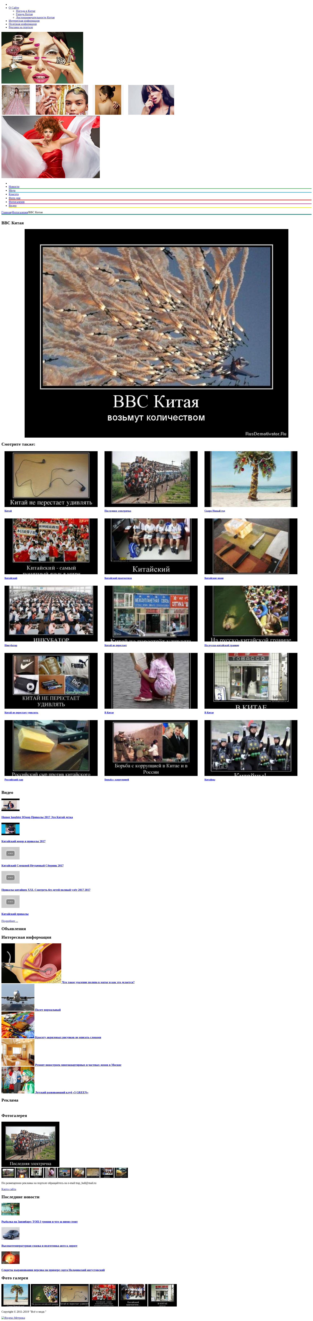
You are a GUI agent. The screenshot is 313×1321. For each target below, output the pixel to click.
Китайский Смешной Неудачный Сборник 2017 (32, 865)
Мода (12, 190)
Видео (12, 205)
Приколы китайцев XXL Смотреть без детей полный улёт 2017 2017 (45, 889)
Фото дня (14, 198)
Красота (14, 194)
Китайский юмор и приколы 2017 (23, 841)
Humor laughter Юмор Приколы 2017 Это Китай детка (37, 817)
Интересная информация (24, 20)
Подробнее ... (9, 921)
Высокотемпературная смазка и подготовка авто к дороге (39, 1245)
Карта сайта (8, 1189)
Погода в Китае (25, 11)
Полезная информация (23, 24)
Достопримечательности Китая (35, 17)
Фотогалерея (16, 201)
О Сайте (14, 7)
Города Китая (24, 14)
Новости (14, 186)
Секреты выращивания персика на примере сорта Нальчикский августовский (53, 1270)
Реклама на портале (21, 27)
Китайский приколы (15, 913)
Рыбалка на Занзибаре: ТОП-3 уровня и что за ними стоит (39, 1221)
